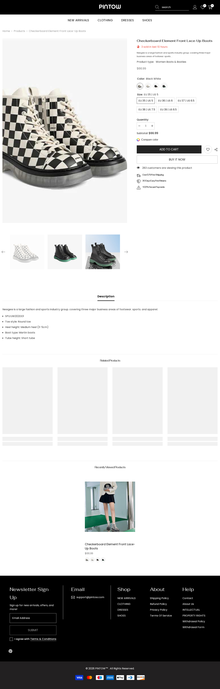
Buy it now (177, 159)
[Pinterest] (10, 651)
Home (6, 31)
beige (92, 559)
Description (106, 296)
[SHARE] (215, 149)
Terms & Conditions (43, 639)
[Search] (172, 7)
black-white (87, 559)
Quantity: (143, 120)
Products (19, 31)
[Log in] (195, 7)
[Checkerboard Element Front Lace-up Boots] (110, 506)
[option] (64, 130)
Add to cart (169, 149)
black (98, 559)
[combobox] (175, 7)
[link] (208, 149)
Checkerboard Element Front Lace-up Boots (110, 546)
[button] (3, 251)
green (103, 559)
